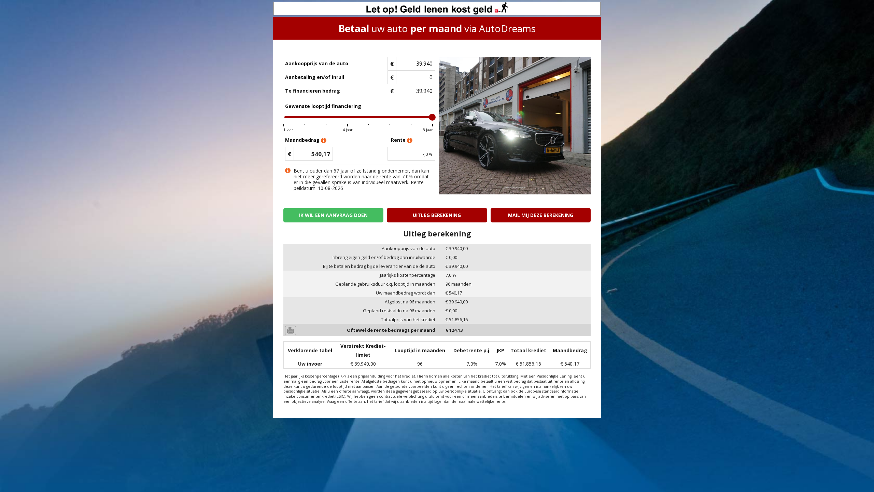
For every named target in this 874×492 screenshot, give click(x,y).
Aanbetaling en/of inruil (314, 77)
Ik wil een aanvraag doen (333, 215)
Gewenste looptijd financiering (323, 106)
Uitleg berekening (437, 215)
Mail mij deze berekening (540, 215)
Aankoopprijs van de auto (316, 63)
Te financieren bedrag (312, 90)
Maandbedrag (303, 140)
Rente (399, 140)
